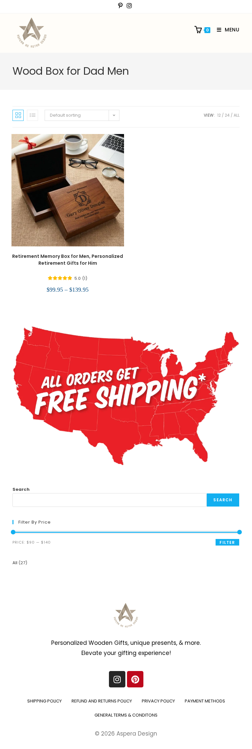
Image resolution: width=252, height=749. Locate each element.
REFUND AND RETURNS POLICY (102, 701)
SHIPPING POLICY (44, 701)
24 (227, 115)
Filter (227, 542)
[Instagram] (117, 679)
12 (219, 115)
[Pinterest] (135, 679)
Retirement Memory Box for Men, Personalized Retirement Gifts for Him (67, 259)
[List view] (32, 115)
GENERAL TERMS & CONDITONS (126, 715)
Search (21, 489)
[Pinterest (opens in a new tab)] (121, 6)
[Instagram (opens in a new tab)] (129, 6)
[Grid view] (18, 115)
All (237, 115)
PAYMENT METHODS (205, 701)
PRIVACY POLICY (158, 701)
